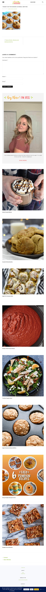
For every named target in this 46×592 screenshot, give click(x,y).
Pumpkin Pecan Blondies (7, 547)
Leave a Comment (14, 8)
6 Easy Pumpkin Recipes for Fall (9, 497)
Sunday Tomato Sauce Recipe (8, 348)
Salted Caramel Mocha (7, 212)
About (23, 572)
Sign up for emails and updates (23, 579)
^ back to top (23, 567)
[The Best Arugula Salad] (23, 375)
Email (4, 81)
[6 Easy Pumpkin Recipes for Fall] (23, 475)
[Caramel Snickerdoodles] (23, 239)
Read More (23, 160)
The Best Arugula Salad (7, 398)
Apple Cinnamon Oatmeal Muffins (9, 447)
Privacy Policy (23, 573)
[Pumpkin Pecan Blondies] (23, 525)
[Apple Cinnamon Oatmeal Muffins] (23, 425)
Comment (5, 60)
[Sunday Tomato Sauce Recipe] (23, 326)
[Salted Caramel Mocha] (23, 189)
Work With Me (7, 559)
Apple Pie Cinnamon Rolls (7, 296)
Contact (6, 557)
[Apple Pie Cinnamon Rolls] (23, 281)
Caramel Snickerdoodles (7, 261)
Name (4, 76)
